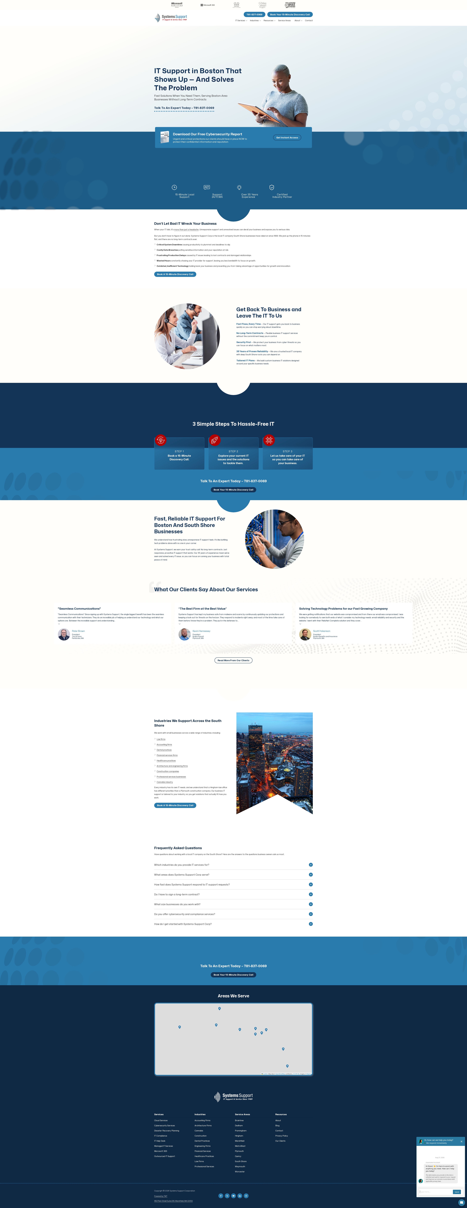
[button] (255, 1034)
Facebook (220, 1195)
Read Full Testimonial (59, 623)
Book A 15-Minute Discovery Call (175, 274)
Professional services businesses (171, 776)
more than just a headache (186, 229)
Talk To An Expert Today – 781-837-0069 (184, 108)
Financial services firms (167, 755)
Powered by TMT (160, 1196)
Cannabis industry (165, 782)
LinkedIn (239, 1195)
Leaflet (265, 1074)
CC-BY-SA (296, 1074)
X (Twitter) (227, 1195)
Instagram (246, 1195)
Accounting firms (164, 744)
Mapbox (309, 1074)
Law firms (161, 739)
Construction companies (168, 771)
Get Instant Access (287, 137)
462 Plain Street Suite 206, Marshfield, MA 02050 (173, 1201)
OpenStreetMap (280, 1074)
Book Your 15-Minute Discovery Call (290, 14)
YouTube (233, 1195)
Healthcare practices (166, 760)
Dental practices (164, 750)
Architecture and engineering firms (172, 766)
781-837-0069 (254, 14)
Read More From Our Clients (233, 660)
